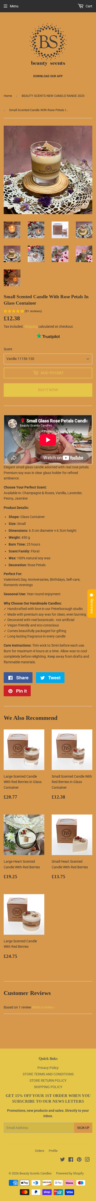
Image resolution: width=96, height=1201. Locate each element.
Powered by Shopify (70, 1173)
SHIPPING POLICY (48, 1087)
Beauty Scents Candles (35, 1173)
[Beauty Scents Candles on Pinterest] (79, 1160)
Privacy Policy (48, 1068)
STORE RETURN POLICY (48, 1080)
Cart (88, 6)
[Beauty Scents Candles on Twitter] (62, 1160)
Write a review (42, 1007)
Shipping (31, 326)
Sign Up (83, 1128)
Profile (53, 1151)
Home (8, 96)
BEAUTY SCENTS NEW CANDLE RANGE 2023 (53, 96)
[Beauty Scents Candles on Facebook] (70, 1160)
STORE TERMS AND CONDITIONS (48, 1074)
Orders (39, 1151)
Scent (8, 349)
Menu (14, 6)
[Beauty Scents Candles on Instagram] (87, 1160)
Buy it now (48, 390)
